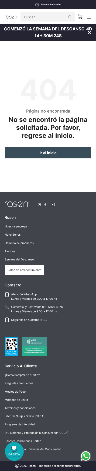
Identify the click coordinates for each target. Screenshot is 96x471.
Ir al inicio (48, 152)
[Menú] (89, 17)
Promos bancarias (51, 4)
